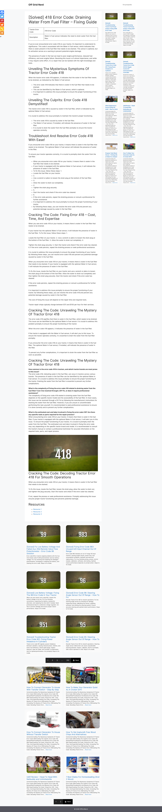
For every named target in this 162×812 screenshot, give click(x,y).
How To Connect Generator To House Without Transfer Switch (43, 733)
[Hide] (1, 36)
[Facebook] (2, 12)
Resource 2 (37, 512)
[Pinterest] (2, 20)
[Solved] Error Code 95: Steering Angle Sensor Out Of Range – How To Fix (82, 639)
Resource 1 (37, 509)
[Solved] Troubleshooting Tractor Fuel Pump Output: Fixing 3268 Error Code (111, 26)
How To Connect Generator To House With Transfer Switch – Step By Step (43, 688)
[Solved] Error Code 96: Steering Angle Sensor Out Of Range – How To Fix (82, 595)
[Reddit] (2, 25)
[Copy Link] (2, 29)
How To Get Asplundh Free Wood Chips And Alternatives (81, 733)
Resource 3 (37, 514)
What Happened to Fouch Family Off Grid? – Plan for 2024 (111, 107)
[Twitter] (2, 16)
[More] (2, 33)
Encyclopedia (127, 5)
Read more (49, 705)
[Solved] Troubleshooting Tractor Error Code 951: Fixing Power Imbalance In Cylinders (41, 639)
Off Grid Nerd (36, 4)
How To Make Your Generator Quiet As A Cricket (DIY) (82, 688)
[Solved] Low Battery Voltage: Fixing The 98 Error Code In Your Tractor (43, 594)
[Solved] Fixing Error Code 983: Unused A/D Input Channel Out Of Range (81, 549)
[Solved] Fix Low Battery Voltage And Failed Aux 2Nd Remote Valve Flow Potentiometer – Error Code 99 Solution (43, 550)
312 (67, 660)
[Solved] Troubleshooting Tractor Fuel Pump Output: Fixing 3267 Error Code (129, 26)
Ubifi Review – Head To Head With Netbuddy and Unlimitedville (42, 778)
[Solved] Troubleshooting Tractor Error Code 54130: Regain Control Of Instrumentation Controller (128, 67)
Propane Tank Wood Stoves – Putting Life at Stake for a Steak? (111, 154)
